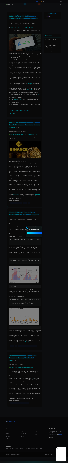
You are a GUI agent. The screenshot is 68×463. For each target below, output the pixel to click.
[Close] (41, 228)
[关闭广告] (57, 448)
